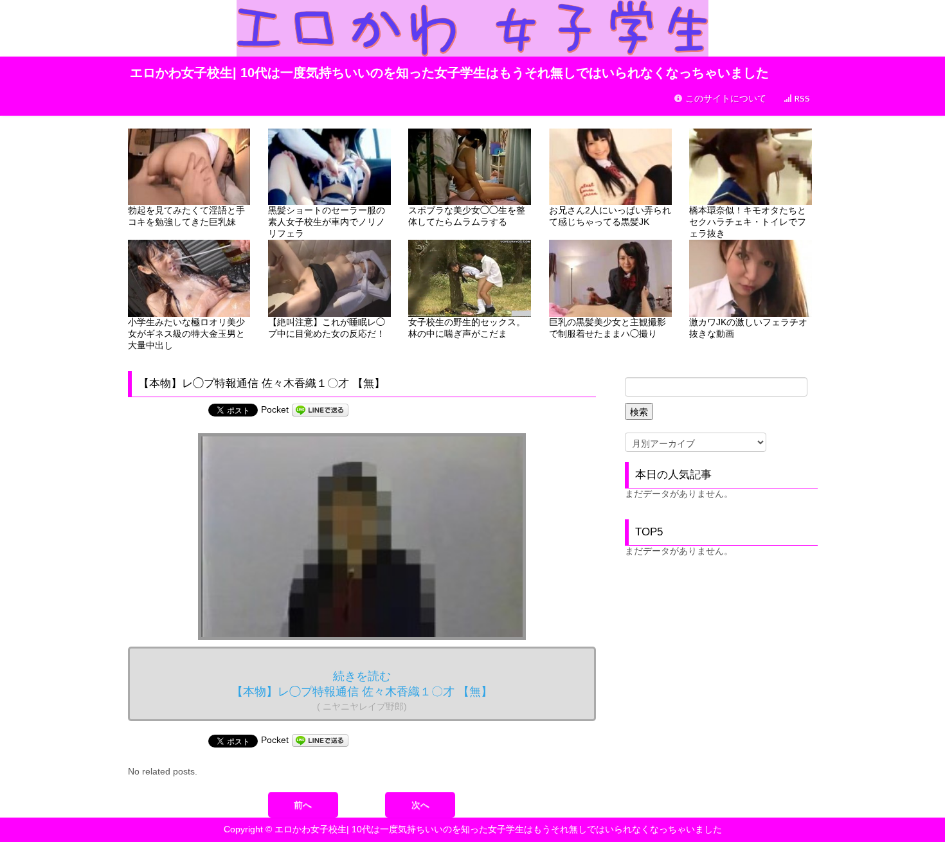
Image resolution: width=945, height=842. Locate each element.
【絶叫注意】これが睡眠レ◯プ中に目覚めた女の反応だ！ (326, 328)
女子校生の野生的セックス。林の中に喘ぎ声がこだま (466, 328)
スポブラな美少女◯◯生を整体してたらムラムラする (466, 216)
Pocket (275, 409)
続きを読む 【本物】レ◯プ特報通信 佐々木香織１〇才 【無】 (361, 691)
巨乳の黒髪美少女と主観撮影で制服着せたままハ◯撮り (607, 328)
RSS (801, 98)
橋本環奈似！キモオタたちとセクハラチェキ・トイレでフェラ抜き (747, 221)
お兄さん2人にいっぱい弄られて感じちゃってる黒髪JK (610, 216)
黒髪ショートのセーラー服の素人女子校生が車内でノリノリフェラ (326, 221)
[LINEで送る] (320, 409)
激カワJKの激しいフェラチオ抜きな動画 (748, 328)
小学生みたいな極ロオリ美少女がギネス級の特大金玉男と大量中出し (186, 333)
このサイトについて (724, 98)
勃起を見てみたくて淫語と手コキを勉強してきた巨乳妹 (186, 216)
